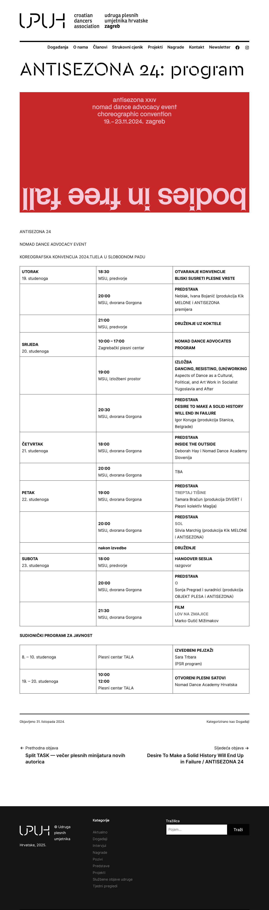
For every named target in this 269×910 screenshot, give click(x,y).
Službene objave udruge (113, 879)
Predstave (101, 866)
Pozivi (98, 859)
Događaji (242, 722)
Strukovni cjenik (127, 47)
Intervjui (99, 846)
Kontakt (196, 47)
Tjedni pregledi (105, 886)
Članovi (100, 47)
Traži (238, 829)
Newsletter (219, 47)
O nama (80, 47)
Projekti (155, 47)
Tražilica (173, 821)
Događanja (57, 47)
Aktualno (100, 832)
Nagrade (175, 47)
